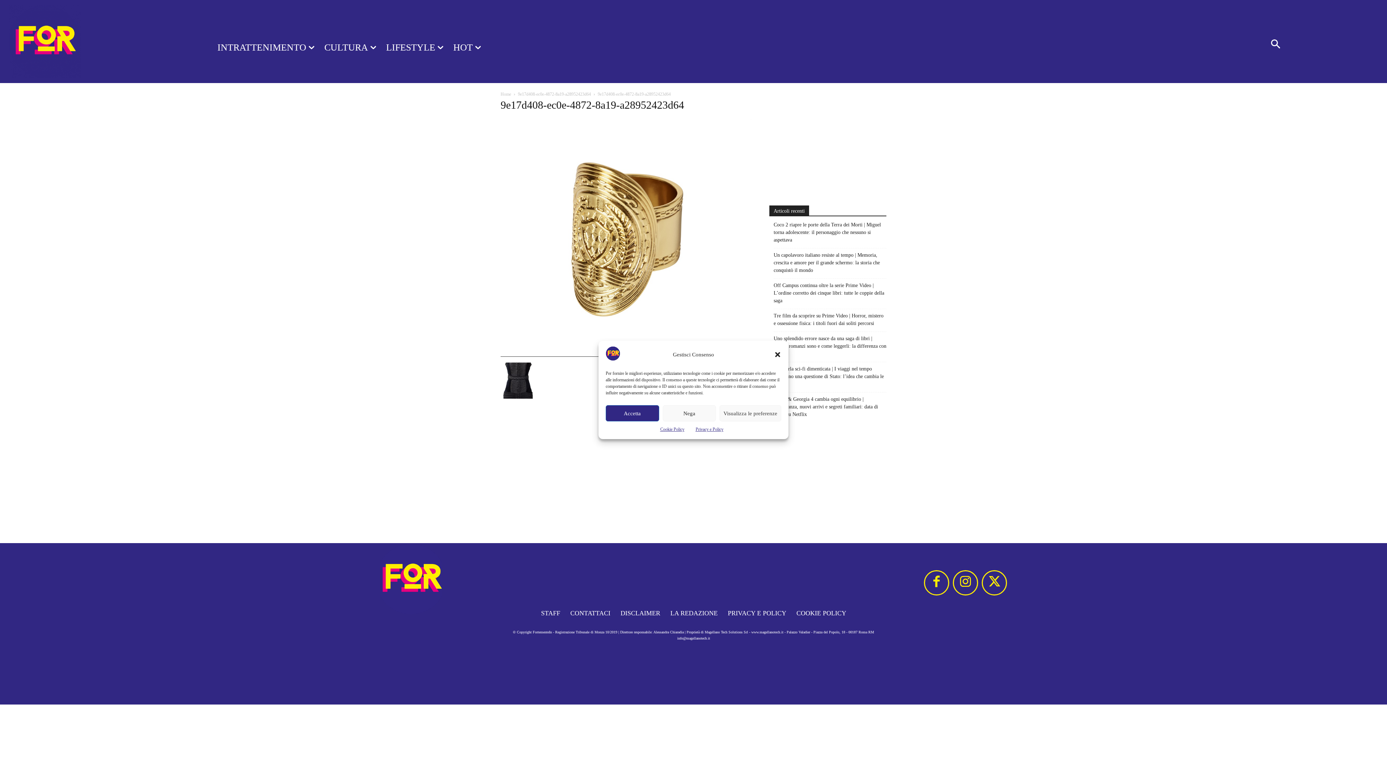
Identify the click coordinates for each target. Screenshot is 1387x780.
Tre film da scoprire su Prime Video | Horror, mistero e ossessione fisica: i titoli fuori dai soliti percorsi (828, 319)
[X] (994, 582)
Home (506, 94)
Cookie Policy (672, 429)
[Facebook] (936, 582)
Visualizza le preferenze (750, 413)
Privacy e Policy (709, 429)
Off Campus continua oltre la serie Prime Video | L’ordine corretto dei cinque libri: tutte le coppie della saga (829, 293)
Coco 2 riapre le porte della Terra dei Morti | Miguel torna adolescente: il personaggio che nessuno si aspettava (827, 232)
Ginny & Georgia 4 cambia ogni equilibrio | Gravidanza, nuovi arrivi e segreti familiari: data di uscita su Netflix (826, 406)
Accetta (632, 413)
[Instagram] (965, 582)
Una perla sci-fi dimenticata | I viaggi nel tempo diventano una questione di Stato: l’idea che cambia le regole (829, 376)
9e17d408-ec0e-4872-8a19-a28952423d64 (554, 94)
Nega (689, 413)
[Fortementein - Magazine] (99, 41)
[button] (777, 354)
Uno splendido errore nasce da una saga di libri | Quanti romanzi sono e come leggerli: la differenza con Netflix (830, 346)
